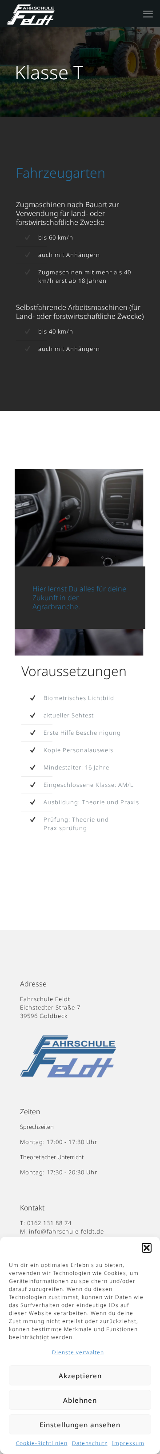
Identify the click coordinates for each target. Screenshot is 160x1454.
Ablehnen (80, 1400)
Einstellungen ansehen (80, 1424)
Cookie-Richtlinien (42, 1443)
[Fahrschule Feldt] (36, 13)
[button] (146, 1247)
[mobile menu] (148, 13)
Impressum (128, 1443)
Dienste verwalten (78, 1352)
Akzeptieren (80, 1375)
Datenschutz (90, 1443)
